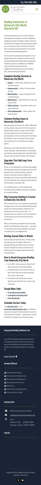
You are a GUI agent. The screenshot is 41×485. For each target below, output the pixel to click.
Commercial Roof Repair (14, 392)
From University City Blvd (16, 292)
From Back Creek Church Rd (17, 295)
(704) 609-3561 (12, 307)
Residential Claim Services (15, 383)
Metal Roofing (12, 94)
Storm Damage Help (15, 111)
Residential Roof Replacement (16, 376)
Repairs (10, 83)
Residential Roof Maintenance (16, 379)
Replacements (13, 88)
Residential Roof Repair (14, 373)
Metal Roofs (10, 386)
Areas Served (9, 356)
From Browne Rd (13, 298)
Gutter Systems (13, 105)
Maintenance (12, 100)
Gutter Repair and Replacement (16, 389)
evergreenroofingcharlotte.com (15, 309)
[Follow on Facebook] (18, 480)
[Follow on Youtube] (22, 480)
